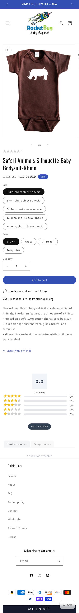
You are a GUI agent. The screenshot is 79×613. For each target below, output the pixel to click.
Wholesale (14, 519)
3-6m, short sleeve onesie (23, 200)
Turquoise (13, 250)
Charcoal (48, 241)
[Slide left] (31, 145)
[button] (7, 23)
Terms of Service (18, 528)
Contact (12, 510)
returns (28, 291)
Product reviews (17, 444)
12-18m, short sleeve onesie (25, 217)
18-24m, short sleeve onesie (25, 226)
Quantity (7, 258)
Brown (11, 241)
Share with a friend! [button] (19, 350)
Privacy (12, 536)
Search (12, 476)
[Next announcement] (72, 4)
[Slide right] (48, 145)
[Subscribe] (58, 561)
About (11, 484)
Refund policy (16, 502)
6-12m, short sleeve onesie (24, 209)
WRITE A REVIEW (39, 426)
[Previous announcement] (7, 4)
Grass (28, 241)
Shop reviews (42, 444)
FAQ (10, 493)
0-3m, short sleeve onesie (23, 192)
